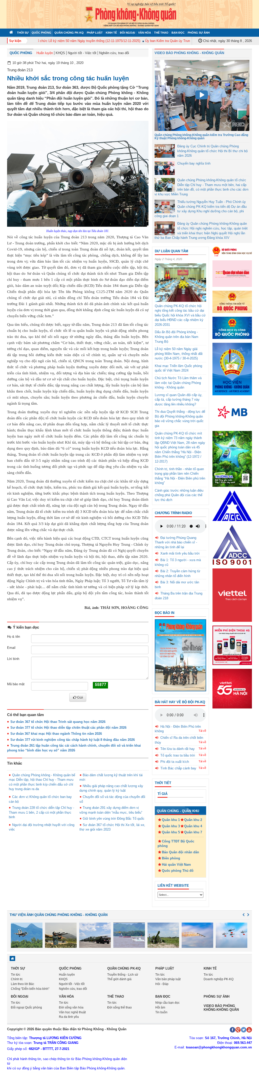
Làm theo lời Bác (22, 984)
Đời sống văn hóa (71, 1007)
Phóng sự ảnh (199, 32)
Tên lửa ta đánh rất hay (177, 749)
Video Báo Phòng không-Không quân (221, 1007)
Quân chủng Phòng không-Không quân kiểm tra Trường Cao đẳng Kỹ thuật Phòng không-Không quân (201, 136)
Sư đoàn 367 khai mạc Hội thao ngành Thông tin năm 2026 (56, 734)
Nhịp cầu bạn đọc (167, 1002)
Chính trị (17, 979)
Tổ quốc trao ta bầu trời (177, 755)
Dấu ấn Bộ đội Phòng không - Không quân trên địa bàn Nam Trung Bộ (176, 336)
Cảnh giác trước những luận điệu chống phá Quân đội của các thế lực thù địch (179, 495)
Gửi (80, 697)
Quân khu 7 (193, 832)
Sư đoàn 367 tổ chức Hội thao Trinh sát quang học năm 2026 (57, 722)
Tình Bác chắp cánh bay (178, 768)
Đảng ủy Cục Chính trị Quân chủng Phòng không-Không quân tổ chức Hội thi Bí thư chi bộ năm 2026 (212, 150)
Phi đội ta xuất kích (174, 762)
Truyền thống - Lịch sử (122, 974)
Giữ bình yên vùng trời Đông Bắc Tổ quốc (113, 818)
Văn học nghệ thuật (72, 1012)
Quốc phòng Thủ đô (177, 871)
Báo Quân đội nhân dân (180, 852)
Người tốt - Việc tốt (82, 53)
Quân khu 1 (171, 820)
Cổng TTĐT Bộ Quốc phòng (176, 843)
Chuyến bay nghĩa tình (193, 163)
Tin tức (15, 974)
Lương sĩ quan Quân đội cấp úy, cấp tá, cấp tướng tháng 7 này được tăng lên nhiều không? (178, 399)
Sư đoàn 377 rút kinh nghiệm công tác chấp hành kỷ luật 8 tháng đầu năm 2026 (72, 740)
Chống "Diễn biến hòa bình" (30, 989)
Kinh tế (111, 32)
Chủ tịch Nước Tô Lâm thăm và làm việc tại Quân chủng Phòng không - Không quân (178, 382)
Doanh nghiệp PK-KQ (218, 979)
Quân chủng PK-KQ (69, 32)
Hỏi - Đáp (161, 984)
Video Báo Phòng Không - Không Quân (189, 53)
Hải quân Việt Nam (176, 864)
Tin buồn (161, 1012)
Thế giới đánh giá (119, 979)
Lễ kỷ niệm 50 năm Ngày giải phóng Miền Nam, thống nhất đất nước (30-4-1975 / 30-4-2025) (179, 353)
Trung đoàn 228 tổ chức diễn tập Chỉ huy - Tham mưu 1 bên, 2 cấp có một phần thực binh (41, 812)
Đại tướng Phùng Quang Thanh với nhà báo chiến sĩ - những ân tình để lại (176, 542)
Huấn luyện (44, 53)
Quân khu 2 (193, 820)
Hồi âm (160, 1007)
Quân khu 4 (193, 826)
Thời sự (23, 32)
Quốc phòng (41, 32)
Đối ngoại (127, 32)
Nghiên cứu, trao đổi (114, 53)
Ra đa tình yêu (69, 1017)
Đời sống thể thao (119, 1007)
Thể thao (161, 32)
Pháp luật (95, 32)
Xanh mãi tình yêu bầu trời (180, 553)
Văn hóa (144, 32)
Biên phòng (171, 858)
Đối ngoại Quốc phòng (26, 1007)
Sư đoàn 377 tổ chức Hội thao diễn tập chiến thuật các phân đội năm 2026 (68, 727)
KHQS (60, 53)
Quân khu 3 (171, 826)
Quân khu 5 (171, 832)
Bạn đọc (178, 32)
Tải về (202, 730)
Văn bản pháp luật (168, 979)
